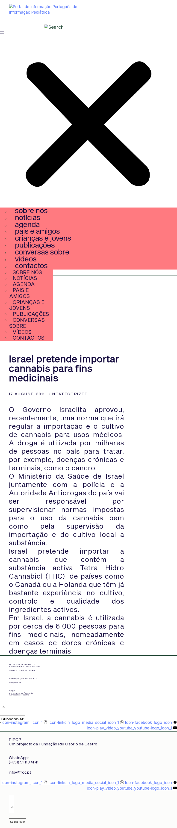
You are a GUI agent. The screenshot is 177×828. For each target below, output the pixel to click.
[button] (88, 122)
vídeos (26, 258)
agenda (27, 224)
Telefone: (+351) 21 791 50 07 (22, 670)
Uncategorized (68, 393)
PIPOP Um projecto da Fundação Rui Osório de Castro (21, 693)
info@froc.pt (15, 682)
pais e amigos (37, 230)
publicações (35, 244)
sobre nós (31, 210)
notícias (27, 217)
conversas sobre (42, 251)
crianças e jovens (43, 237)
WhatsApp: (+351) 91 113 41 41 (23, 678)
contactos (31, 265)
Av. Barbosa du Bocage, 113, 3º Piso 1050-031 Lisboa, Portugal (24, 665)
